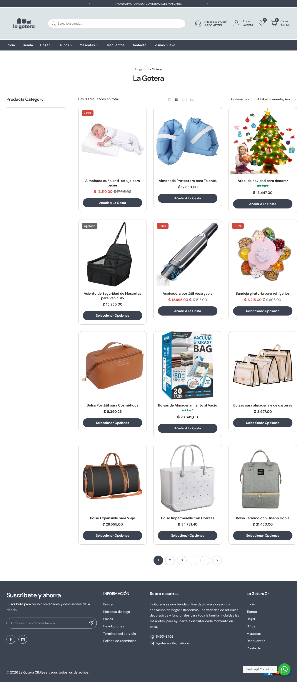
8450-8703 (165, 636)
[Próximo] (217, 560)
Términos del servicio (119, 634)
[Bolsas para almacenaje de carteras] (263, 365)
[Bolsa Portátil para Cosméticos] (112, 365)
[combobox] (117, 23)
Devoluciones (113, 626)
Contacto (254, 648)
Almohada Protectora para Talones (188, 180)
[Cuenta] (236, 23)
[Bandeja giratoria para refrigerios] (263, 254)
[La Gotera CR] (24, 23)
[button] (90, 3)
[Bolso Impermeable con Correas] (188, 478)
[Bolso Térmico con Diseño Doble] (263, 478)
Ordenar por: (241, 99)
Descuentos (256, 641)
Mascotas (254, 634)
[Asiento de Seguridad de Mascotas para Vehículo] (112, 254)
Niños (251, 626)
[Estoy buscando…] (53, 23)
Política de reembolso (119, 641)
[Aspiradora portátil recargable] (188, 254)
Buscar (108, 604)
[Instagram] (22, 639)
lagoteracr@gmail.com (173, 643)
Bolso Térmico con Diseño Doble (262, 518)
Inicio (251, 604)
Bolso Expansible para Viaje (112, 518)
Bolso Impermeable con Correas (187, 518)
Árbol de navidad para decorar (263, 180)
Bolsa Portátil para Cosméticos (112, 405)
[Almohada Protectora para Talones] (188, 141)
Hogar (139, 69)
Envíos (108, 619)
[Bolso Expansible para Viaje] (112, 478)
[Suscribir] (91, 623)
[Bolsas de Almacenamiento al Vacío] (188, 365)
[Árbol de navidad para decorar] (263, 141)
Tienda (252, 612)
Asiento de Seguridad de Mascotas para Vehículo (112, 295)
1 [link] (158, 560)
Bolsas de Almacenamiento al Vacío (187, 405)
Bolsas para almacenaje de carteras (262, 405)
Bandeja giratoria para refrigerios (263, 293)
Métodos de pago (116, 612)
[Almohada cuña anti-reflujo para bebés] (112, 141)
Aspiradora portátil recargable (187, 293)
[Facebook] (11, 639)
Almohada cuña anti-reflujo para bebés (112, 183)
